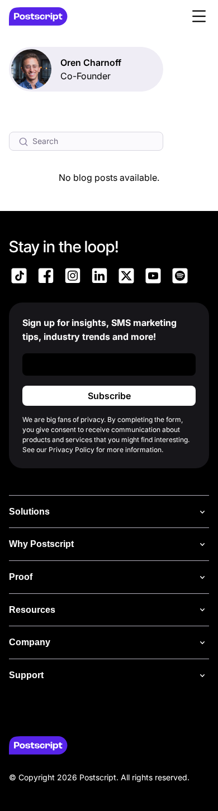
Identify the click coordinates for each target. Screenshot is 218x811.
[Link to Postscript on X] (126, 277)
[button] (199, 16)
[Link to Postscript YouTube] (153, 277)
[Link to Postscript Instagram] (73, 277)
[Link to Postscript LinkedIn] (99, 277)
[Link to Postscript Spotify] (180, 277)
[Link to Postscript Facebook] (46, 277)
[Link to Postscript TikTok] (19, 277)
